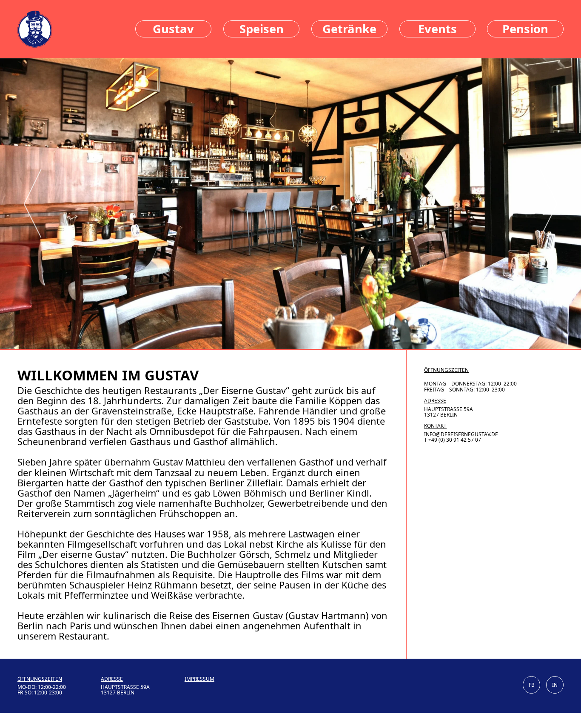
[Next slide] (548, 203)
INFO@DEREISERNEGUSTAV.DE (461, 434)
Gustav (173, 29)
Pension (525, 29)
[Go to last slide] (32, 203)
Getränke (349, 29)
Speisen (261, 29)
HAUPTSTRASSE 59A (448, 409)
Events (437, 29)
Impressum (199, 679)
